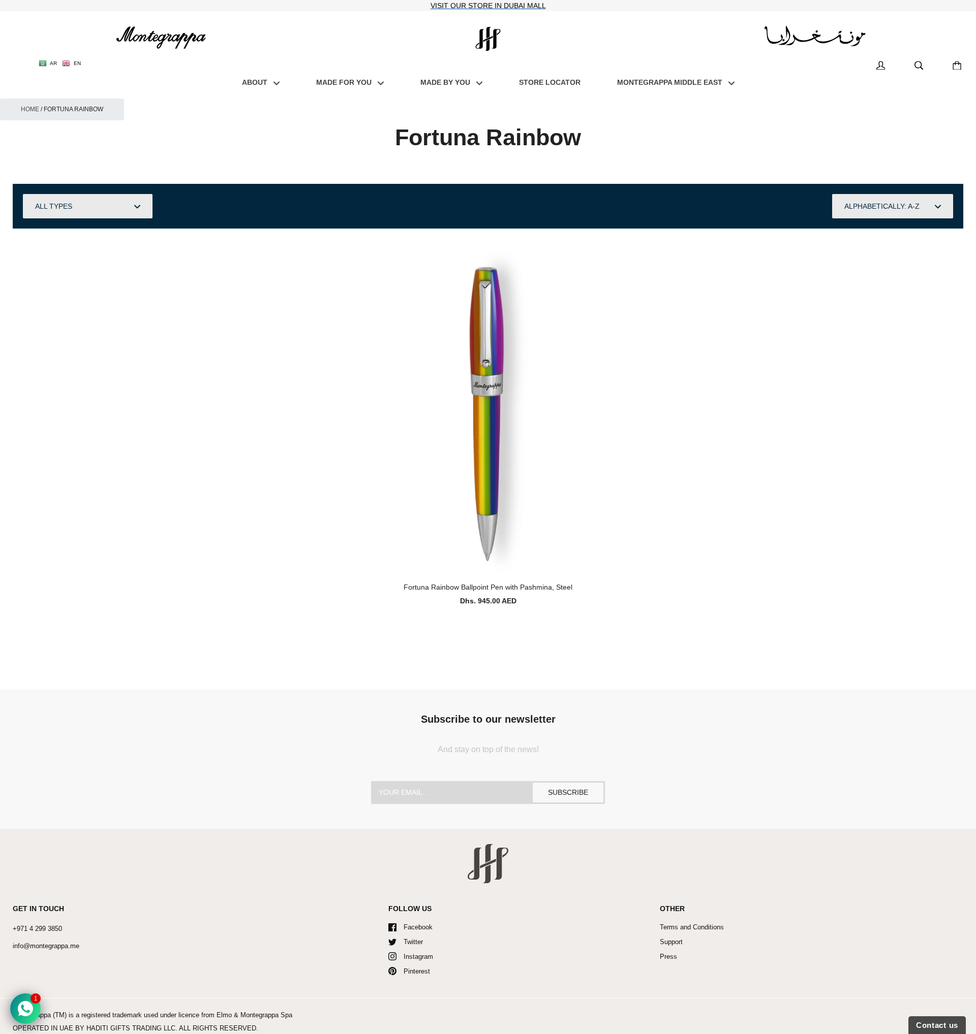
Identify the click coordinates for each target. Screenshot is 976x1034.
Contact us (937, 1025)
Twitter (413, 942)
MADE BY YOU (446, 82)
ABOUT (255, 82)
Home (30, 109)
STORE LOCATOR (550, 82)
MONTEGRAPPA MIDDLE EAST (670, 82)
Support (671, 942)
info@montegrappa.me (46, 946)
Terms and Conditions (692, 927)
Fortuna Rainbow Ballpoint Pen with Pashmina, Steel (488, 587)
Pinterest (417, 971)
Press (668, 956)
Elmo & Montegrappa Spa (254, 1015)
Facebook (418, 927)
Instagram (418, 956)
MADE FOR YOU (345, 82)
